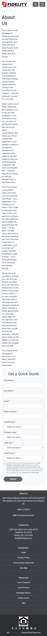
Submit (13, 479)
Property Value (11, 432)
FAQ (23, 603)
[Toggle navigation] (42, 4)
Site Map (23, 568)
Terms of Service (23, 472)
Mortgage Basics (23, 593)
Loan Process (23, 587)
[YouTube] (27, 628)
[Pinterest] (31, 628)
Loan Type (9, 443)
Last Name (9, 391)
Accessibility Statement (23, 563)
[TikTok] (35, 628)
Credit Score (10, 453)
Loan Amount (10, 422)
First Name (9, 380)
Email (7, 401)
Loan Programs (23, 582)
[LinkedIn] (23, 628)
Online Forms (23, 598)
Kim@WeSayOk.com (23, 538)
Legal (23, 552)
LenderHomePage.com (31, 632)
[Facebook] (12, 628)
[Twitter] (16, 628)
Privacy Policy (35, 472)
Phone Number (11, 411)
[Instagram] (20, 628)
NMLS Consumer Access (23, 515)
